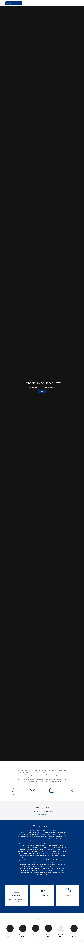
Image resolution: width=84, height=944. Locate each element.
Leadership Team (63, 3)
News (57, 3)
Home (49, 3)
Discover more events (42, 814)
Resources (70, 3)
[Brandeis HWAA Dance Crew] (13, 3)
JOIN (42, 391)
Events (53, 3)
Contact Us (77, 3)
